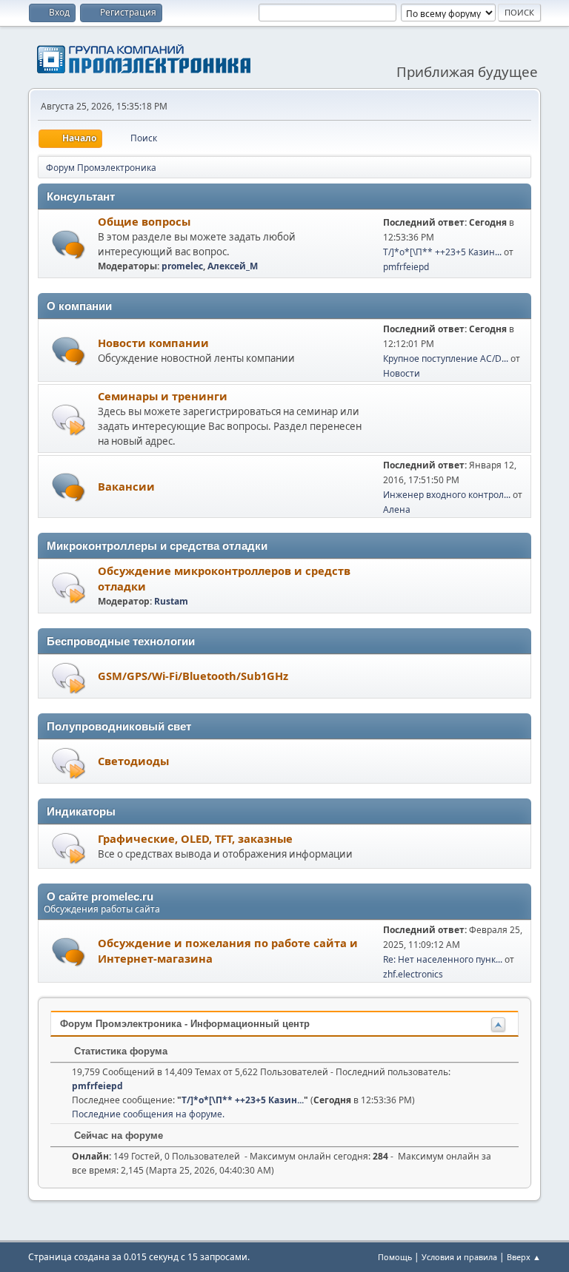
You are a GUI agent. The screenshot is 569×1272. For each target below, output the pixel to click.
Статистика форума (119, 1051)
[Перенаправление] (68, 419)
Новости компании (153, 342)
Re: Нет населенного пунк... (442, 959)
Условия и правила (459, 1256)
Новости (401, 373)
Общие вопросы (144, 221)
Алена (396, 509)
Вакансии (126, 486)
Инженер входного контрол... (446, 494)
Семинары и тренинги (162, 395)
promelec (182, 266)
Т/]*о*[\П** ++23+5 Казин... (442, 252)
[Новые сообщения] (68, 244)
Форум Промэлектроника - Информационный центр (185, 1023)
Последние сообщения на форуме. (148, 1114)
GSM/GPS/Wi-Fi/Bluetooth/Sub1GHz (193, 675)
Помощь (395, 1256)
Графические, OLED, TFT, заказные (195, 838)
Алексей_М (232, 266)
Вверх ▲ (524, 1256)
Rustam (171, 601)
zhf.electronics (413, 974)
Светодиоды (133, 760)
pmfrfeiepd (406, 266)
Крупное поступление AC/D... (445, 358)
